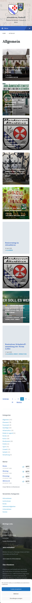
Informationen (7, 498)
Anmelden (6, 538)
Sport (23, 215)
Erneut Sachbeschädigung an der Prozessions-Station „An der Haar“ (15, 172)
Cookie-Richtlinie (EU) (9, 541)
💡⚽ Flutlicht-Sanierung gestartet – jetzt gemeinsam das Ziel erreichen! (15, 308)
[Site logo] (16, 14)
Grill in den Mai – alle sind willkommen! (15, 209)
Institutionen (7, 501)
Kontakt (5, 529)
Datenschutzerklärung (9, 535)
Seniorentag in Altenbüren (12, 244)
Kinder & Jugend (8, 433)
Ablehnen (16, 594)
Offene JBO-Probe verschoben (13, 276)
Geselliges (16, 215)
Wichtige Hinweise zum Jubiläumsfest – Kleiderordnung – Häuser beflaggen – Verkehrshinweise (16, 102)
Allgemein (9, 77)
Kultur (15, 77)
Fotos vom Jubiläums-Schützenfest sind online (15, 69)
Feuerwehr (6, 425)
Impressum (6, 532)
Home (4, 33)
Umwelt (17, 319)
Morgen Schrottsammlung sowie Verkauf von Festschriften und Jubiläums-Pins (16, 380)
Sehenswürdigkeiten (9, 506)
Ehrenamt (16, 144)
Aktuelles (12, 33)
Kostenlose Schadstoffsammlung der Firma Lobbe (15, 346)
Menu (6, 28)
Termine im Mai (12, 139)
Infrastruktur (7, 430)
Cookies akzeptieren (16, 589)
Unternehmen (7, 509)
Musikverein (12, 146)
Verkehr (5, 452)
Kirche (4, 436)
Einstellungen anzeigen (16, 598)
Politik (5, 444)
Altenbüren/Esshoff (16, 17)
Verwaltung (23, 354)
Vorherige (6, 399)
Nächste (19, 402)
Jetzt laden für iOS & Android (12, 559)
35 (12, 402)
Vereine (5, 512)
